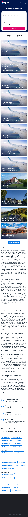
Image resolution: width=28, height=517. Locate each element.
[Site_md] (7, 501)
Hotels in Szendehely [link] (6, 456)
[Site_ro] (7, 498)
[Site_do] (25, 501)
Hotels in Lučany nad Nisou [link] (16, 446)
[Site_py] (25, 505)
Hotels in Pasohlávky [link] (17, 443)
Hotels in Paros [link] (16, 487)
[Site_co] (20, 501)
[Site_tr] (25, 498)
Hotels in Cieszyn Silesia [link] (7, 484)
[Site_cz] (3, 501)
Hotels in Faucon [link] (5, 459)
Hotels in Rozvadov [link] (6, 443)
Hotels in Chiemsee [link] (6, 487)
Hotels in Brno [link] (15, 434)
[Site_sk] (12, 501)
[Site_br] (3, 498)
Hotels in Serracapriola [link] (7, 452)
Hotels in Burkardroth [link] (18, 456)
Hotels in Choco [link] (5, 490)
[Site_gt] (16, 505)
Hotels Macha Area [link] (20, 481)
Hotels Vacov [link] (5, 446)
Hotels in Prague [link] (5, 434)
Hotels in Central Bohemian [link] (7, 474)
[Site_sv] (7, 505)
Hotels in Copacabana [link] (16, 490)
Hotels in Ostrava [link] (5, 437)
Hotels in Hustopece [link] (19, 440)
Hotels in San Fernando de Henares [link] (9, 462)
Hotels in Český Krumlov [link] (7, 440)
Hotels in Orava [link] (18, 484)
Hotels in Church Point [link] (20, 465)
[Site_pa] (3, 505)
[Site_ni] (12, 505)
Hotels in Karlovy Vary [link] (16, 437)
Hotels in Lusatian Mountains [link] (8, 481)
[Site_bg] (12, 498)
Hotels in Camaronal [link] (19, 452)
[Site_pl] (16, 498)
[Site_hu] (16, 501)
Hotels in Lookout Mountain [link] (7, 465)
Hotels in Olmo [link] (22, 462)
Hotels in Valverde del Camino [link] (8, 468)
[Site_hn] (20, 505)
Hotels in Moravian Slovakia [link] (7, 477)
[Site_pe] (20, 498)
